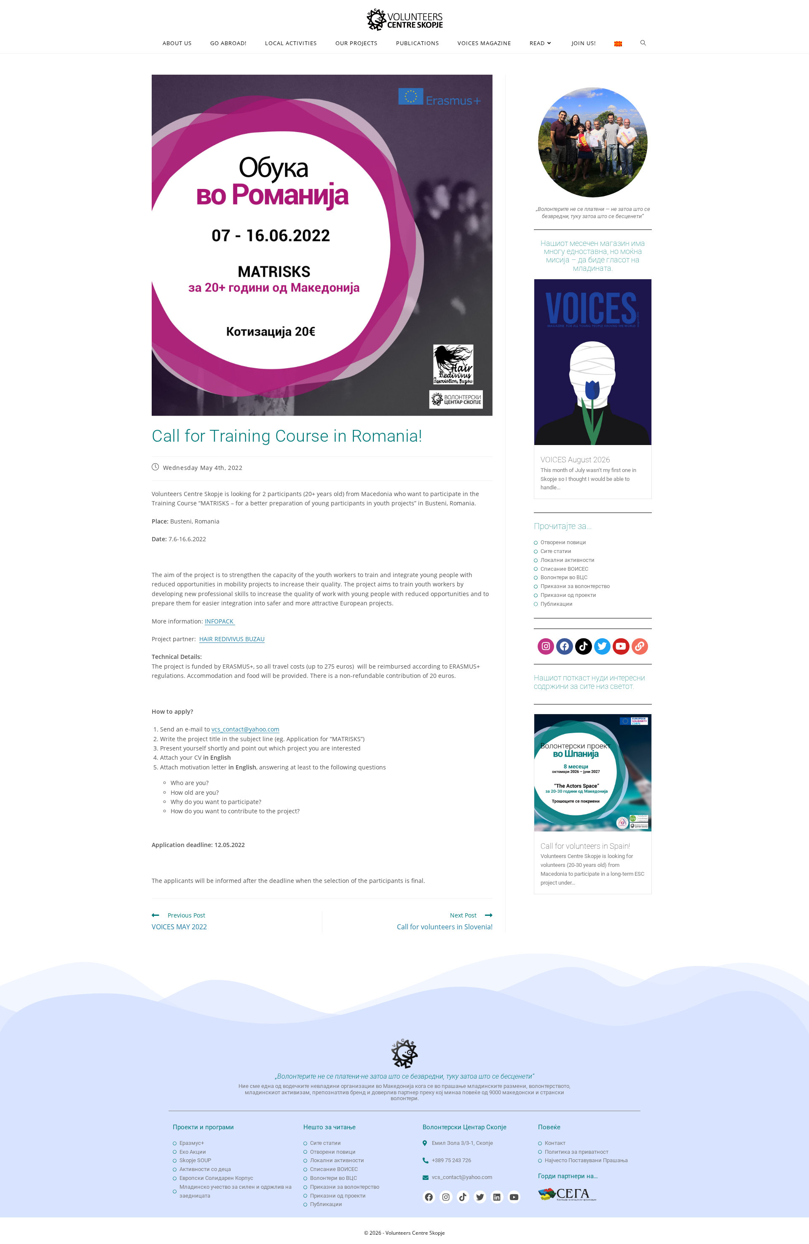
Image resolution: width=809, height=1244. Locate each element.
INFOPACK (220, 621)
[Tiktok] (583, 646)
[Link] (640, 646)
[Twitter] (602, 646)
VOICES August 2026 (575, 459)
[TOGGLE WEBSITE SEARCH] (643, 43)
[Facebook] (564, 646)
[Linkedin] (496, 1196)
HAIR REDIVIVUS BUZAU (232, 639)
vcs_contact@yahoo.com (245, 729)
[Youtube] (621, 646)
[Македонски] (618, 43)
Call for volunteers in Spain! (585, 846)
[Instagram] (546, 646)
